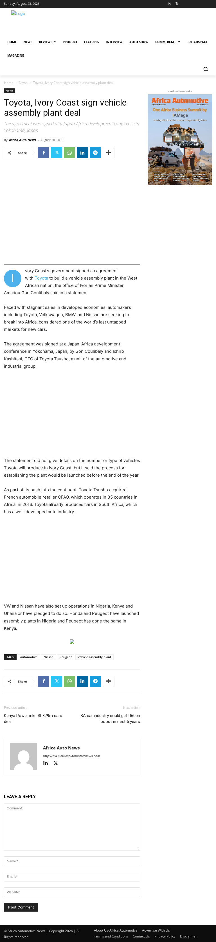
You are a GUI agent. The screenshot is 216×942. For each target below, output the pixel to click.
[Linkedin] (169, 4)
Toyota (41, 278)
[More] (108, 152)
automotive (28, 657)
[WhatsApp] (69, 152)
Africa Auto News (22, 140)
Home (9, 82)
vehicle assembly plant (94, 657)
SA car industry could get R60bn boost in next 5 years (110, 718)
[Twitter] (177, 4)
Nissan (48, 657)
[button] (205, 69)
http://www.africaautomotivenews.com (71, 756)
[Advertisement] (72, 416)
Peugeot (66, 657)
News (23, 82)
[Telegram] (95, 152)
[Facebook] (43, 152)
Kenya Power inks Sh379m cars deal (33, 718)
